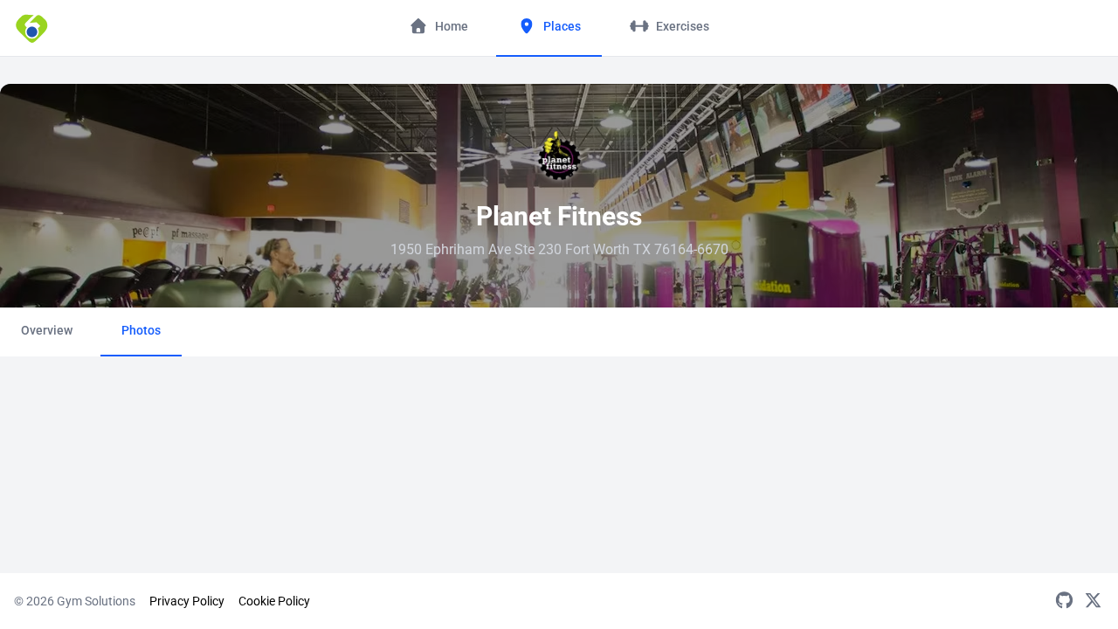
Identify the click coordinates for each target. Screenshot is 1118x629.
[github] (1064, 601)
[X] (1093, 601)
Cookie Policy (274, 601)
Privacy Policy (186, 601)
